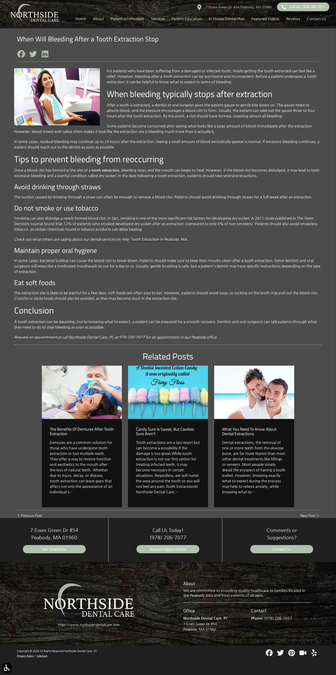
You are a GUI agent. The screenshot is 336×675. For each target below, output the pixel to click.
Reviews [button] (293, 18)
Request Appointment (168, 549)
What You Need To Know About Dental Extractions (249, 431)
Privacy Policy (25, 655)
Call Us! (307, 6)
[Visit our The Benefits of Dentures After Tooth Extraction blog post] (82, 392)
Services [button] (158, 18)
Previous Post (31, 515)
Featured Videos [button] (265, 18)
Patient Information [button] (127, 18)
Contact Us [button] (316, 18)
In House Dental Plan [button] (227, 18)
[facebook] (270, 654)
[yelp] (314, 654)
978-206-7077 (132, 337)
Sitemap (42, 655)
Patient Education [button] (187, 18)
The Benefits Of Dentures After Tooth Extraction (82, 431)
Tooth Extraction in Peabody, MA (159, 239)
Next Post (307, 515)
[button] (7, 668)
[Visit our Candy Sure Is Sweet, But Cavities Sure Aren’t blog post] (168, 392)
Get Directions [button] (54, 549)
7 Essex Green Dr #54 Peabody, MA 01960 (238, 7)
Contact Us (282, 549)
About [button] (98, 18)
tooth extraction (177, 76)
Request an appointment (35, 337)
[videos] (303, 654)
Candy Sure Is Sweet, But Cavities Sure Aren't (165, 431)
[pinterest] (292, 654)
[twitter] (281, 654)
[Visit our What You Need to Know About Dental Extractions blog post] (254, 392)
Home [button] (80, 18)
